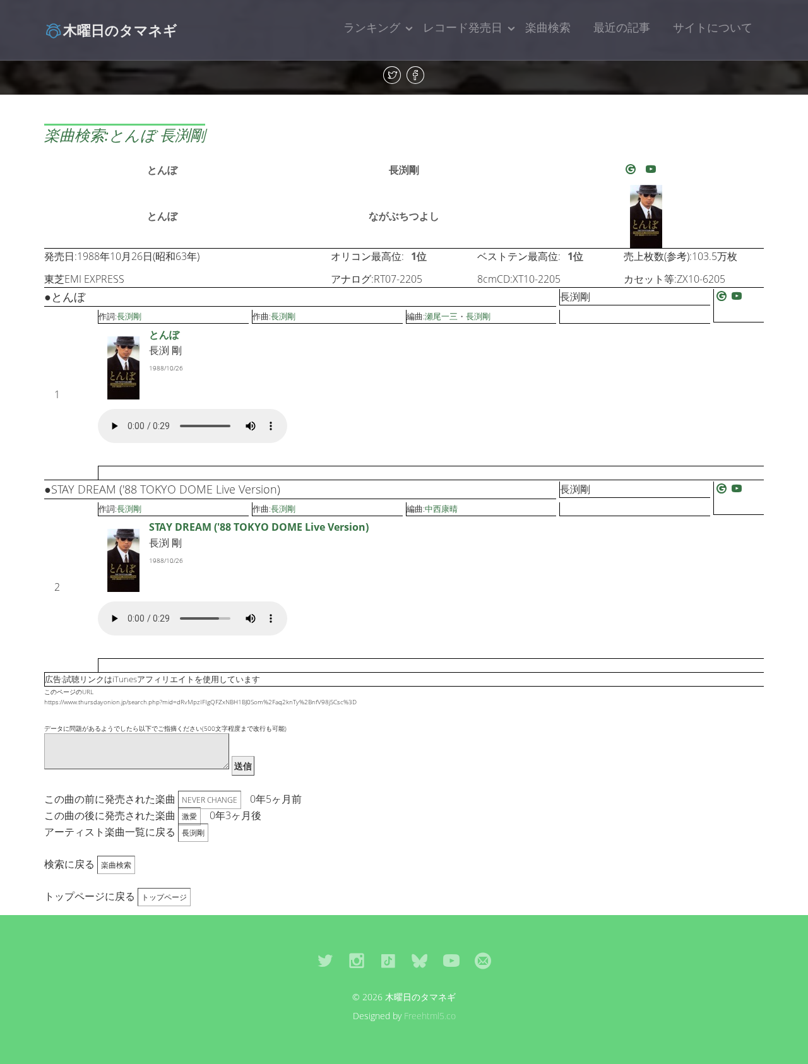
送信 (243, 766)
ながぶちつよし (404, 216)
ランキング (371, 27)
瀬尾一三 (441, 316)
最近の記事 (621, 27)
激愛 (189, 816)
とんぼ (162, 170)
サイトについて (712, 27)
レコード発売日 (462, 27)
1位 (419, 256)
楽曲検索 (548, 27)
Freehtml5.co (430, 1016)
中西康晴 (441, 508)
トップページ (164, 897)
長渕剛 (404, 170)
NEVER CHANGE (209, 800)
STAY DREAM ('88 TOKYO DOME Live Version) (259, 527)
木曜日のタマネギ (120, 29)
